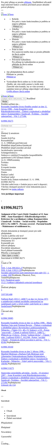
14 (2, 313)
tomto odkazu (18, 189)
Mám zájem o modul (10, 256)
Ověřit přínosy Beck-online (18, 91)
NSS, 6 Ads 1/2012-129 (11, 270)
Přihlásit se (17, 27)
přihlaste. (28, 2)
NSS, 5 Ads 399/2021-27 (12, 268)
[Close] (2, 396)
